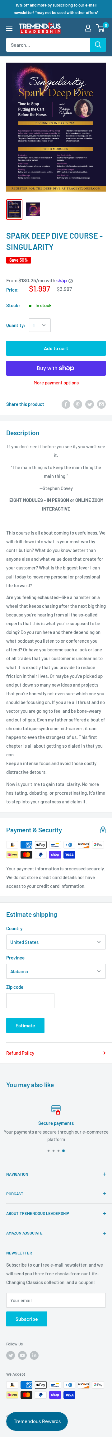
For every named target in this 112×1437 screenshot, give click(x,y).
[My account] (88, 28)
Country (14, 928)
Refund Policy (20, 1053)
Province (15, 957)
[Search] (98, 45)
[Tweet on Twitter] (89, 404)
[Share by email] (101, 404)
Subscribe (27, 1319)
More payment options (56, 382)
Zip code (14, 987)
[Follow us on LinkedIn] (34, 1355)
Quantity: (15, 325)
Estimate (25, 1025)
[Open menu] (9, 28)
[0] (101, 28)
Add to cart (56, 348)
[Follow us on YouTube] (22, 1355)
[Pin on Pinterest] (77, 404)
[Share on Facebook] (66, 404)
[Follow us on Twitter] (10, 1355)
